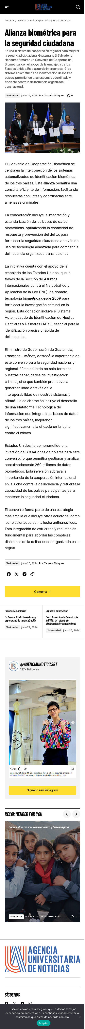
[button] (6, 7)
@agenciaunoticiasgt (38, 664)
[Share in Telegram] (24, 574)
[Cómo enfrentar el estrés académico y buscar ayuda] (42, 871)
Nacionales (12, 95)
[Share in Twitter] (17, 574)
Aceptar (44, 1023)
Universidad (53, 630)
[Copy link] (32, 574)
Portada (9, 20)
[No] (80, 1017)
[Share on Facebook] (9, 574)
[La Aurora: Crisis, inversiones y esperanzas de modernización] (23, 621)
